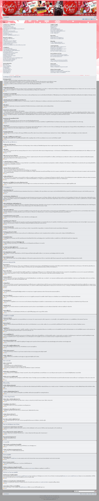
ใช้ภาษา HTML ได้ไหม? (7, 65)
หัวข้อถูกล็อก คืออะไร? (7, 71)
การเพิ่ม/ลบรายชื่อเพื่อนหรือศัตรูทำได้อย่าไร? (57, 43)
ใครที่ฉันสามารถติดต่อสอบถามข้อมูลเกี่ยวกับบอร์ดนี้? (59, 66)
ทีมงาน (81, 493)
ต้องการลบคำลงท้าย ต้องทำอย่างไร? (56, 56)
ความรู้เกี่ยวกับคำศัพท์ (43, 482)
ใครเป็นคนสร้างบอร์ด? (54, 64)
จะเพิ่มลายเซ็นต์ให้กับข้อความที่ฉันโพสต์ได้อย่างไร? (11, 50)
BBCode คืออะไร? (6, 64)
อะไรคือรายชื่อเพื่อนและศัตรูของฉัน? (56, 42)
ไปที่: (73, 491)
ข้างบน (5, 84)
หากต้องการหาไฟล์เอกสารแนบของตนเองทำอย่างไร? (59, 61)
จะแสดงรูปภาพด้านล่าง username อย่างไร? (10, 42)
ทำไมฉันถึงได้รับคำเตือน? (7, 56)
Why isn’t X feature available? (55, 65)
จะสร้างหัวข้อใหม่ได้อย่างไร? (7, 48)
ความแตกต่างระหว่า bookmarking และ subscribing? (58, 54)
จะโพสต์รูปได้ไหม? (6, 67)
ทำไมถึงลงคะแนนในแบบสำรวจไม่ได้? (9, 55)
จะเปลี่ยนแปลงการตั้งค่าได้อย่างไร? (9, 38)
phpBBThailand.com (24, 487)
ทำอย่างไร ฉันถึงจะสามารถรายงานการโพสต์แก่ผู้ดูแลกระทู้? (12, 57)
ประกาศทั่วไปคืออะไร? (7, 68)
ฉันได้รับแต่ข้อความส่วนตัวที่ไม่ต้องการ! (56, 37)
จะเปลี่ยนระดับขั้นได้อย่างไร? (8, 43)
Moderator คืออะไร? (53, 26)
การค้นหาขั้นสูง (93, 5)
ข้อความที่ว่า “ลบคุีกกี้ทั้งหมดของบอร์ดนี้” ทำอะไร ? (11, 35)
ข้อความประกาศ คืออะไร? (7, 69)
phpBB (45, 495)
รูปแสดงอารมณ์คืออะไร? (7, 66)
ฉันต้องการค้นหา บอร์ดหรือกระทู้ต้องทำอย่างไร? (58, 46)
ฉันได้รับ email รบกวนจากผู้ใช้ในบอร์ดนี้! (57, 38)
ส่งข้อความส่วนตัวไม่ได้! (54, 36)
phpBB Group (14, 458)
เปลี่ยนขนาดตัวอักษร (95, 17)
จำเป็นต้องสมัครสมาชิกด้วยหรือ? (8, 26)
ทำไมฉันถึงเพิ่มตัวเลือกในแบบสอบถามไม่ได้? (10, 52)
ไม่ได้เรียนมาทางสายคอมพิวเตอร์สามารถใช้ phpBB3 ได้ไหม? (60, 71)
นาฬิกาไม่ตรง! (5, 39)
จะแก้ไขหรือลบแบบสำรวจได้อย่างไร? (9, 53)
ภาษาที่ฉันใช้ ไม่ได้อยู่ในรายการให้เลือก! (9, 41)
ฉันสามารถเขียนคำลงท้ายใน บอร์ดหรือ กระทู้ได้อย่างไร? (59, 55)
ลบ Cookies (85, 493)
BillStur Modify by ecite (48, 497)
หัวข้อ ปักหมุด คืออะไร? (7, 70)
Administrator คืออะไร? (54, 25)
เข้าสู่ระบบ (94, 19)
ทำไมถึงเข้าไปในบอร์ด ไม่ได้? (8, 54)
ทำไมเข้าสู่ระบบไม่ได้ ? (7, 25)
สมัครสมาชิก (89, 19)
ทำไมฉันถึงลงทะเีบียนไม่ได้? (7, 34)
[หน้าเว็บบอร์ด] (15, 8)
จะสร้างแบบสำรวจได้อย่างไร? (8, 51)
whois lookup (31, 468)
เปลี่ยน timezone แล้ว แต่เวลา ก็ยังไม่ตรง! (9, 40)
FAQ (84, 19)
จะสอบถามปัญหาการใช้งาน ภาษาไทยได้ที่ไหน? (58, 72)
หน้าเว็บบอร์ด (6, 17)
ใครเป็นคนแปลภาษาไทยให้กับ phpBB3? (56, 70)
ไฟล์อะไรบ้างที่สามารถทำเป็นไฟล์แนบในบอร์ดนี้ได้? (58, 60)
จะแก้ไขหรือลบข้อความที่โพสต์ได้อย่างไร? (10, 49)
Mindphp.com (49, 498)
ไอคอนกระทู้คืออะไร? (6, 72)
